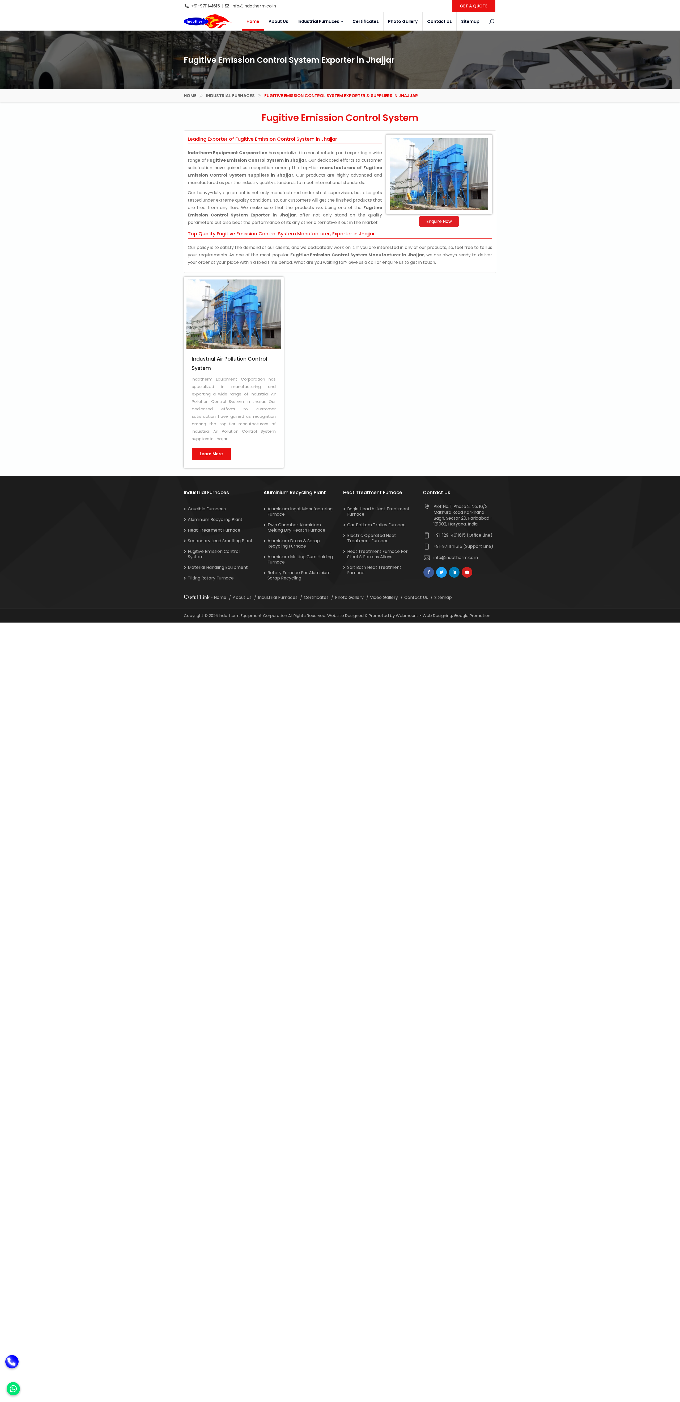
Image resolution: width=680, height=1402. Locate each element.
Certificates (365, 21)
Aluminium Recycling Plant (215, 519)
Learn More (211, 454)
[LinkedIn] (454, 572)
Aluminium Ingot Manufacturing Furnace (300, 511)
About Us (278, 21)
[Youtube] (467, 572)
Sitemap (470, 21)
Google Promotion (472, 615)
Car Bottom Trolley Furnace (376, 525)
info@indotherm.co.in (254, 6)
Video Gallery (384, 597)
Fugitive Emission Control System (214, 554)
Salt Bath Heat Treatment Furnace (374, 570)
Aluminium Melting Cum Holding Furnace (300, 559)
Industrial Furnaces (319, 21)
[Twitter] (441, 572)
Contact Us (439, 21)
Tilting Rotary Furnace (211, 578)
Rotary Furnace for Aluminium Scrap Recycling (298, 575)
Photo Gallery (403, 21)
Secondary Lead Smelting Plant (220, 541)
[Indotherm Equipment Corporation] (208, 21)
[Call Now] (12, 1365)
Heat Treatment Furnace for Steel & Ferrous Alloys (377, 554)
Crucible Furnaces (207, 509)
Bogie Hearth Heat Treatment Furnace (378, 511)
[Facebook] (428, 572)
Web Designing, (438, 615)
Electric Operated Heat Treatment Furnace (371, 538)
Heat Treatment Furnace (214, 530)
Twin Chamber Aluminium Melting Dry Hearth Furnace (296, 527)
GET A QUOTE (473, 6)
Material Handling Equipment (218, 567)
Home (252, 21)
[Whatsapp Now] (13, 1388)
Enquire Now (439, 221)
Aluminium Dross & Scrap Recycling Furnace (293, 543)
